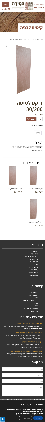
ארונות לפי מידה (33, 295)
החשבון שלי (34, 254)
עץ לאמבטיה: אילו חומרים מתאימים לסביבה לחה (26, 351)
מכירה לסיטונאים (28, 300)
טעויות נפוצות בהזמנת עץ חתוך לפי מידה (29, 333)
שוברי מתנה (34, 311)
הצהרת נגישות (33, 272)
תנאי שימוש (34, 270)
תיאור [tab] (38, 133)
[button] (6, 46)
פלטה (36, 306)
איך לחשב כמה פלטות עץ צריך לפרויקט (29, 323)
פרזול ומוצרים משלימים (31, 308)
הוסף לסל (30, 119)
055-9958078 (39, 7)
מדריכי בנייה (34, 259)
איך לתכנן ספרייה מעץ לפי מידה (32, 342)
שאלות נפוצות (34, 275)
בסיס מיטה (26, 39)
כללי (37, 298)
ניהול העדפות (25, 418)
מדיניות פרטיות (33, 267)
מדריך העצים (34, 262)
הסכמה (38, 418)
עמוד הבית (39, 39)
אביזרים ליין (34, 292)
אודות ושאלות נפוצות (31, 256)
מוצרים (33, 39)
